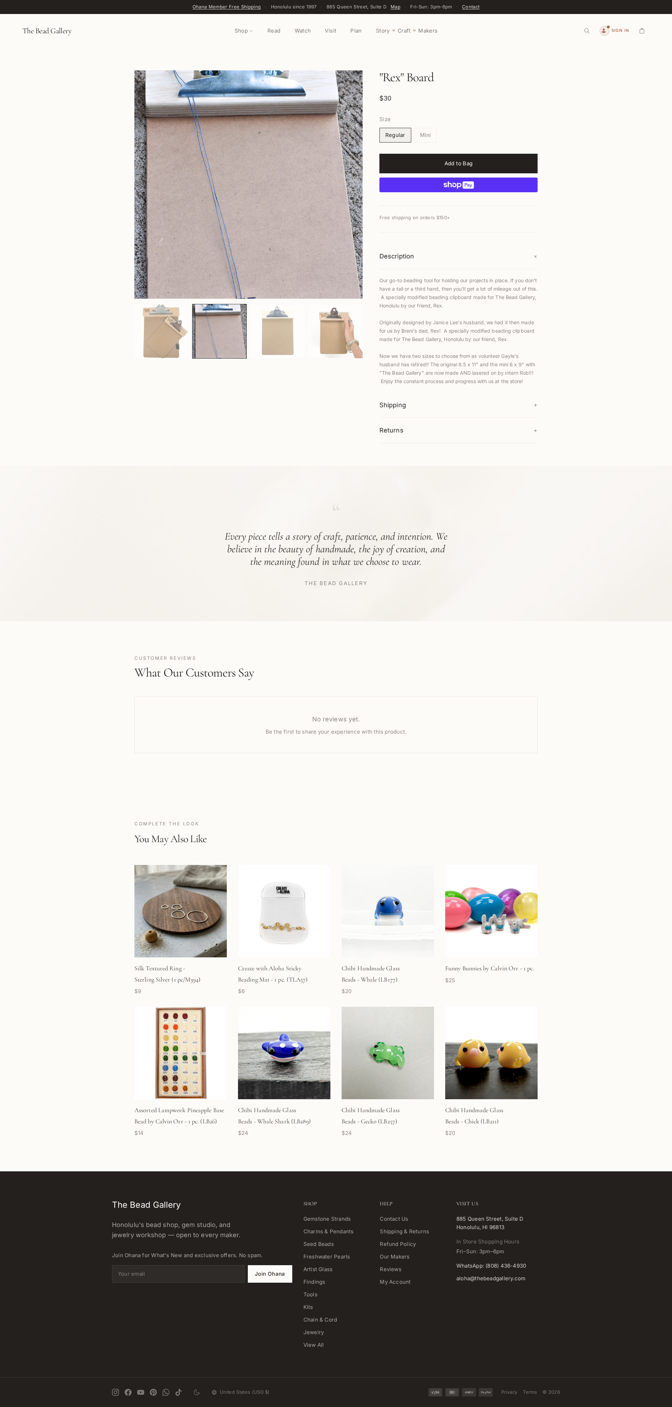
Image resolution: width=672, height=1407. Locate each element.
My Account (395, 1281)
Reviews (390, 1269)
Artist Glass (318, 1269)
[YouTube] (140, 1392)
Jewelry (313, 1332)
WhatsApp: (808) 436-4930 (491, 1265)
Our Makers (395, 1256)
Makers (428, 30)
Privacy (509, 1392)
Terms (530, 1392)
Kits (308, 1307)
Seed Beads (318, 1244)
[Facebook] (128, 1392)
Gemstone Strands (327, 1218)
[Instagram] (115, 1392)
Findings (314, 1281)
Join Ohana (270, 1273)
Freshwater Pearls (326, 1256)
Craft (404, 30)
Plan (356, 30)
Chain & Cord (320, 1319)
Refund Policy (398, 1244)
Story (383, 30)
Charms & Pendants (328, 1231)
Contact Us (394, 1218)
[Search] (587, 31)
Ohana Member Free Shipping (226, 6)
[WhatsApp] (165, 1392)
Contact (470, 6)
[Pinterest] (153, 1392)
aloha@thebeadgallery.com (490, 1278)
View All (313, 1345)
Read (274, 30)
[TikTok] (178, 1392)
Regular (395, 135)
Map (395, 6)
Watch (303, 30)
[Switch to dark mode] (196, 1392)
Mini (425, 135)
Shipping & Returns (404, 1231)
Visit (330, 30)
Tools (310, 1294)
